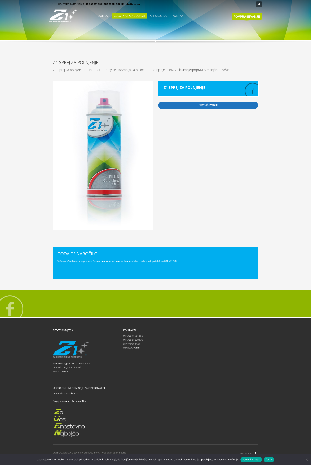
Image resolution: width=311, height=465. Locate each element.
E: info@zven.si (131, 4)
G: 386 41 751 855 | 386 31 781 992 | (102, 4)
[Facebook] (52, 4)
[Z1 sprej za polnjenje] (103, 155)
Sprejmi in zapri (251, 459)
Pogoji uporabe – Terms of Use (70, 401)
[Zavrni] (306, 459)
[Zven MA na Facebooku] (255, 453)
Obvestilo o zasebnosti (65, 393)
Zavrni (269, 459)
